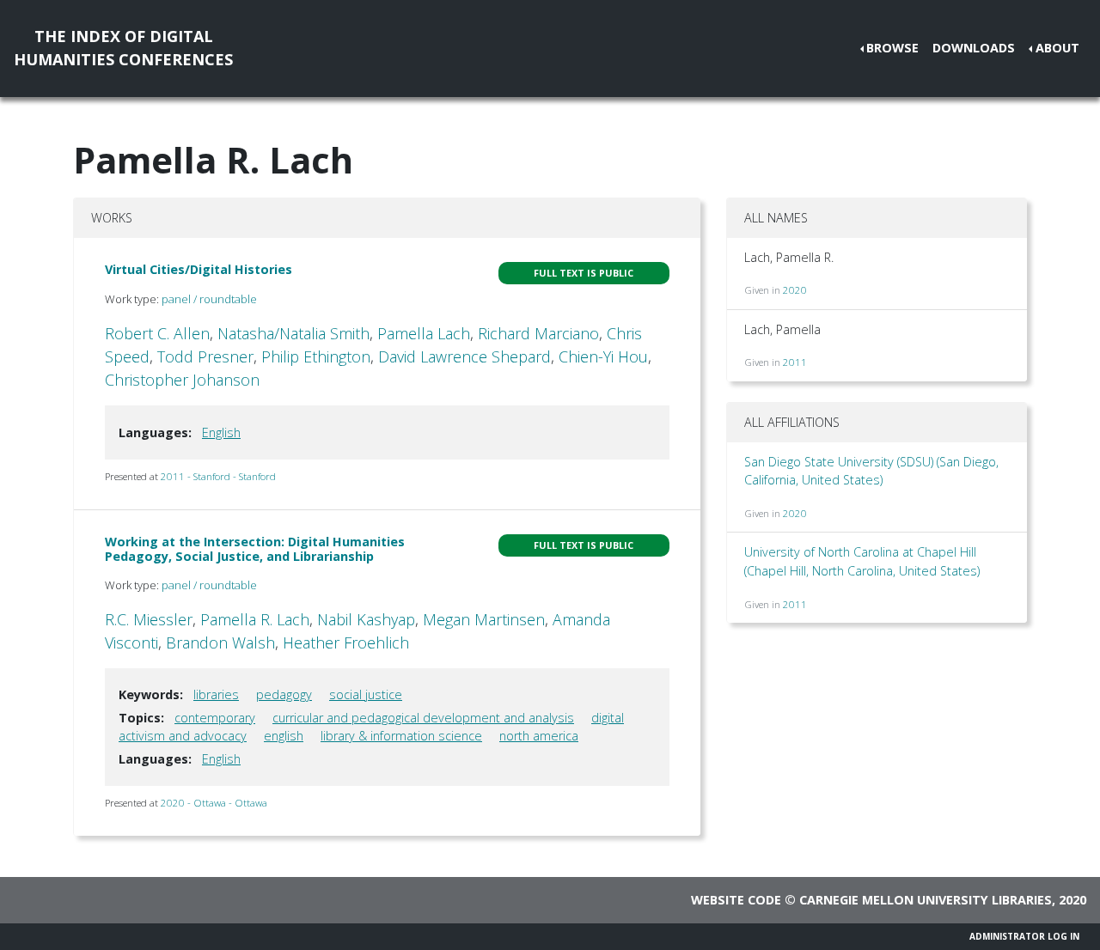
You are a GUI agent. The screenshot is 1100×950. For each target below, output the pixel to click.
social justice (365, 694)
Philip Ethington (315, 356)
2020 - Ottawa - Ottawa (214, 802)
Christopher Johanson (182, 379)
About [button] (1057, 48)
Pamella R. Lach (254, 619)
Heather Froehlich (346, 642)
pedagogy (284, 694)
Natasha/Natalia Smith (293, 333)
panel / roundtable (209, 299)
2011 (795, 362)
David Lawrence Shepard (464, 356)
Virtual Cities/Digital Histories (198, 269)
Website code (736, 900)
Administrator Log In (1024, 936)
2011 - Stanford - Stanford (218, 476)
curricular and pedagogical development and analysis (423, 717)
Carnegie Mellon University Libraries (925, 900)
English (221, 432)
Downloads (973, 48)
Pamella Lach (423, 333)
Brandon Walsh (220, 642)
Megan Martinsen (484, 619)
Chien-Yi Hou (603, 356)
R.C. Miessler (148, 619)
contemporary (214, 717)
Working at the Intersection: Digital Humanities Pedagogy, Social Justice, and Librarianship (255, 548)
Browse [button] (892, 48)
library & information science (401, 736)
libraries (216, 694)
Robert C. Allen (157, 333)
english (283, 736)
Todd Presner (205, 356)
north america (538, 736)
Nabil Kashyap (366, 619)
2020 (795, 289)
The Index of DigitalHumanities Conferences (123, 48)
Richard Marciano (538, 333)
